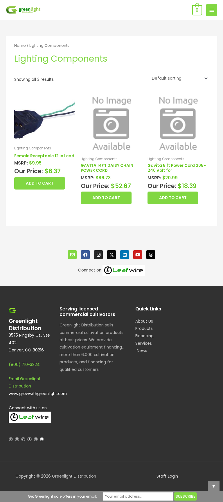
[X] (111, 254)
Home (20, 45)
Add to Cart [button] (39, 183)
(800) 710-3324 (24, 364)
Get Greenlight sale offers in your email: (62, 496)
